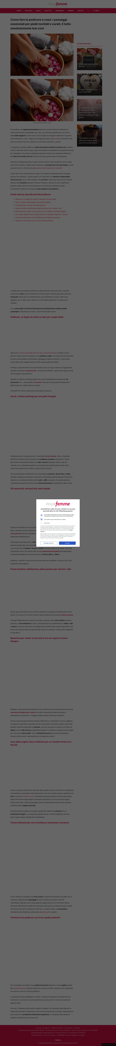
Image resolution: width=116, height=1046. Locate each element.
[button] (58, 523)
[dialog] (58, 523)
